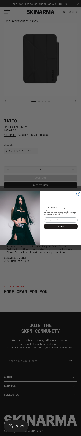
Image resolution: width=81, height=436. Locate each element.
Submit (61, 226)
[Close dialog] (78, 193)
